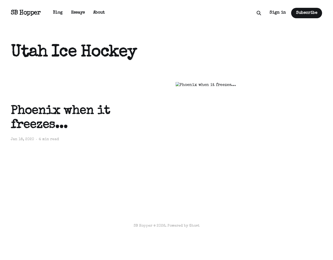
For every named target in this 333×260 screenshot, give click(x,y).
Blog (58, 13)
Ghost (194, 226)
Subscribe (306, 13)
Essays (78, 13)
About (99, 13)
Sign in (278, 13)
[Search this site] (259, 13)
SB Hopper (26, 13)
